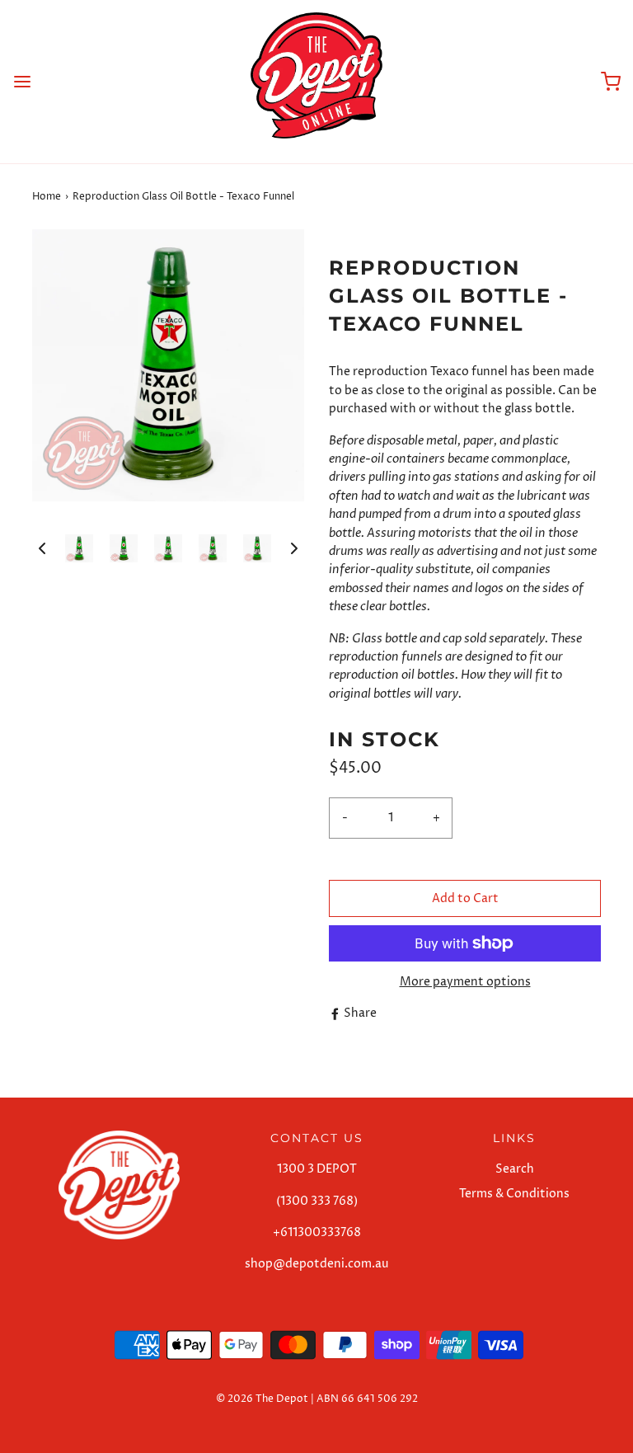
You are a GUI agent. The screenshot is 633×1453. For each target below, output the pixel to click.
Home (46, 197)
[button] (42, 548)
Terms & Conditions (514, 1193)
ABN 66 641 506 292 (367, 1399)
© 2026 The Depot (262, 1399)
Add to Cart (465, 898)
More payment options (465, 982)
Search (514, 1169)
